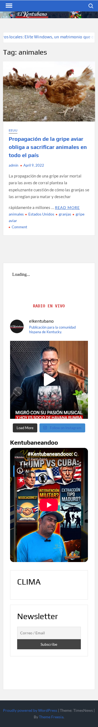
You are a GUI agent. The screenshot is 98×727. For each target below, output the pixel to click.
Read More (67, 207)
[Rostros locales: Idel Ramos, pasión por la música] (49, 380)
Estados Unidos (41, 214)
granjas (65, 214)
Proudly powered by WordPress (30, 710)
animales (16, 214)
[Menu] (8, 5)
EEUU (13, 130)
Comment (19, 227)
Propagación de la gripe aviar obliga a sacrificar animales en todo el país (48, 147)
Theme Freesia (51, 716)
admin (13, 165)
